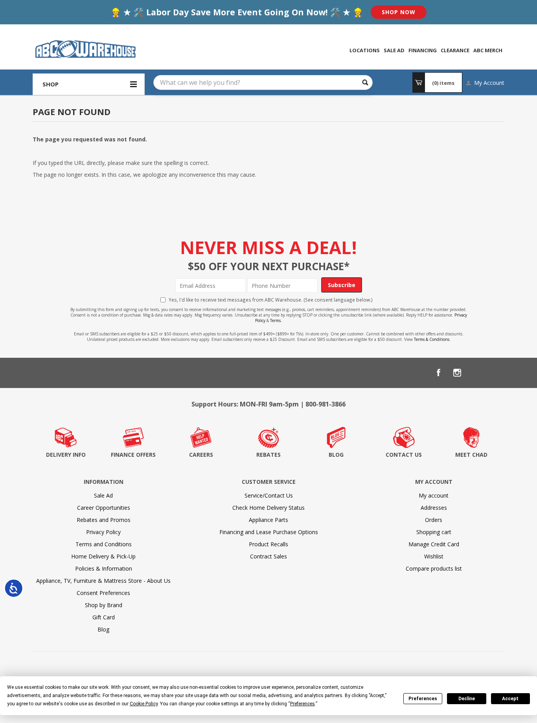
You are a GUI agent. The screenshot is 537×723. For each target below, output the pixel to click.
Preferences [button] (302, 704)
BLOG (336, 454)
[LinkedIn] (476, 372)
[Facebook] (438, 372)
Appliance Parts (268, 519)
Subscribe (341, 285)
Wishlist (433, 556)
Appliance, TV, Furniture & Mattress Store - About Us (103, 580)
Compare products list (434, 568)
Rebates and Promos (104, 519)
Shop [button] (50, 84)
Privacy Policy (103, 532)
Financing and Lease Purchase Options (268, 532)
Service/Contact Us (269, 495)
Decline (466, 698)
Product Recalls (268, 544)
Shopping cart (433, 532)
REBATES (268, 454)
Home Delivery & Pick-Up (103, 556)
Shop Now (399, 12)
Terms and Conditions (103, 544)
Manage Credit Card (433, 544)
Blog (103, 629)
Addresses (434, 507)
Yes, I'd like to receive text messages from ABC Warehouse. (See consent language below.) (271, 300)
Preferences (422, 698)
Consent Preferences (103, 593)
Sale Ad (103, 495)
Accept (510, 698)
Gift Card (103, 617)
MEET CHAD (471, 454)
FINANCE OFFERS (133, 454)
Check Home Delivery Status (268, 507)
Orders (433, 519)
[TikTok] (495, 372)
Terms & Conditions (431, 339)
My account (434, 495)
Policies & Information (103, 568)
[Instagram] (457, 372)
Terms (275, 320)
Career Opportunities (103, 507)
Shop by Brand (103, 605)
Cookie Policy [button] (144, 704)
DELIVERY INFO (66, 454)
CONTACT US (404, 454)
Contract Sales (268, 556)
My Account (489, 82)
